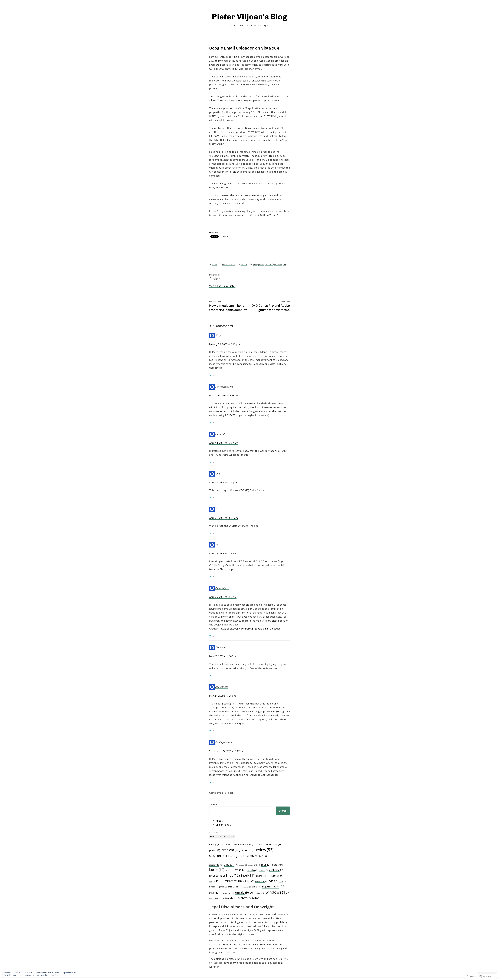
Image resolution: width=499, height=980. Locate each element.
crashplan (252, 870)
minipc (248, 881)
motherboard (261, 881)
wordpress (215, 898)
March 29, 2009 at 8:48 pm (223, 395)
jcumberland (221, 686)
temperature (228, 893)
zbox (246, 898)
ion (258, 875)
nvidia (213, 886)
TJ (216, 509)
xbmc (234, 898)
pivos (223, 887)
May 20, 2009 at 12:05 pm (223, 656)
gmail (255, 264)
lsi (219, 881)
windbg (260, 893)
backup (214, 844)
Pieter (214, 264)
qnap (231, 887)
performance (272, 844)
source (252, 96)
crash (239, 870)
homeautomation (242, 844)
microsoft (269, 264)
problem (230, 850)
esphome (276, 869)
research (247, 80)
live (212, 881)
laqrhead (220, 434)
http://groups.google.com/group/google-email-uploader (248, 628)
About (219, 820)
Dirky (218, 335)
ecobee (263, 870)
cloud (225, 844)
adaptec (215, 864)
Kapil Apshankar (223, 742)
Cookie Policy (54, 975)
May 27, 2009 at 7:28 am (222, 695)
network (258, 845)
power (214, 850)
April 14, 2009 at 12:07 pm (223, 442)
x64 (284, 264)
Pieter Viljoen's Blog (249, 16)
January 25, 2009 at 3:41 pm (224, 344)
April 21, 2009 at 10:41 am (223, 517)
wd (253, 892)
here (253, 195)
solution (244, 264)
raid (239, 887)
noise (282, 881)
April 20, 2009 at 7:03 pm (223, 482)
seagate (247, 887)
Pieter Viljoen (222, 587)
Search (213, 804)
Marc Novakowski (224, 386)
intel (247, 875)
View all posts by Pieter (222, 285)
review (264, 849)
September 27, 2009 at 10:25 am (227, 751)
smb (256, 886)
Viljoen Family (223, 824)
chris (217, 473)
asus (250, 865)
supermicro (273, 886)
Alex (217, 544)
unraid (242, 892)
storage (236, 856)
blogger (277, 864)
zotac (257, 898)
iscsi (266, 875)
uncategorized (257, 855)
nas (273, 881)
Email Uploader (217, 64)
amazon (231, 864)
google (261, 264)
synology (215, 892)
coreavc (229, 870)
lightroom (276, 876)
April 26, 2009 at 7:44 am (223, 553)
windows (278, 264)
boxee (216, 869)
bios (265, 864)
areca (243, 865)
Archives (214, 832)
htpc (233, 875)
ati (257, 864)
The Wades (220, 647)
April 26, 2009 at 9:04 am (223, 596)
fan (212, 876)
